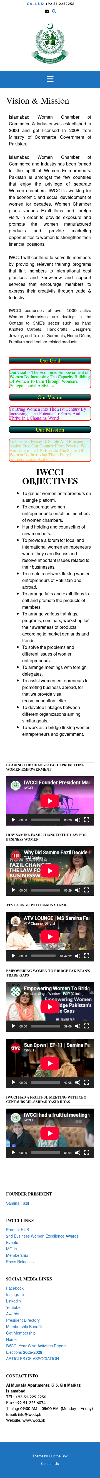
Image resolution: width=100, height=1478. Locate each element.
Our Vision (50, 397)
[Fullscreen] (86, 820)
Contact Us (50, 1464)
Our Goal (50, 360)
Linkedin (13, 1301)
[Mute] (78, 820)
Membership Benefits (24, 1326)
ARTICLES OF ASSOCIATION (32, 1358)
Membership (17, 1255)
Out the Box (58, 1456)
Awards (12, 1314)
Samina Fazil (17, 1203)
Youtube (13, 1307)
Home (11, 1339)
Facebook (15, 1288)
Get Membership (21, 1333)
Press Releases (20, 1261)
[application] (50, 801)
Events (12, 1242)
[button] (50, 80)
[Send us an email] (47, 11)
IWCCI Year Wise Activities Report (36, 1346)
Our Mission (50, 429)
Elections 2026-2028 (24, 1352)
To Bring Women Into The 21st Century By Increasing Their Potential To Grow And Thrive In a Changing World (47, 413)
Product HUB (17, 1229)
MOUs (11, 1249)
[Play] (13, 820)
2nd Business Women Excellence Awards (42, 1236)
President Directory (23, 1320)
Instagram (15, 1294)
